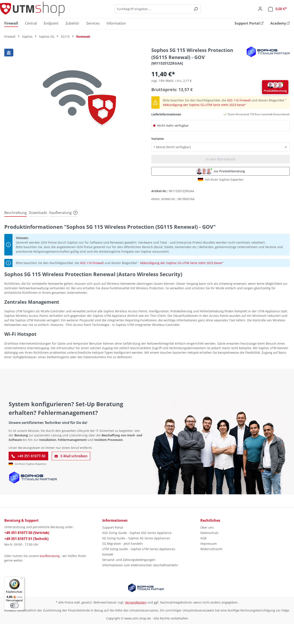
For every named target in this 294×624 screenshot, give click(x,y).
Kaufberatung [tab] (60, 212)
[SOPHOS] (268, 52)
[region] (73, 93)
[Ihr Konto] (260, 9)
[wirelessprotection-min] (73, 93)
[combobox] (153, 9)
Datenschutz (209, 533)
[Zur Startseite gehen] (32, 9)
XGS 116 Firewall (239, 100)
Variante (157, 138)
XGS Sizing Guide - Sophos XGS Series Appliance (137, 533)
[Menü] (21, 579)
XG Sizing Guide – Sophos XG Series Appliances (136, 538)
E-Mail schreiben (73, 456)
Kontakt (107, 554)
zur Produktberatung (229, 171)
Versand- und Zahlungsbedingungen (128, 560)
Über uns (207, 527)
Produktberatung (275, 91)
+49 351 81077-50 (31, 456)
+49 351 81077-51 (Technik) (26, 538)
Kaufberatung (50, 556)
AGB (203, 538)
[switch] (14, 605)
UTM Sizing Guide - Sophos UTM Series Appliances (138, 549)
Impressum (208, 544)
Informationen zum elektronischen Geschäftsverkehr (140, 565)
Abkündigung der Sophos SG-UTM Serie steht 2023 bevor (204, 105)
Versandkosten (135, 602)
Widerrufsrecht (211, 549)
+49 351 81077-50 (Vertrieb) (26, 532)
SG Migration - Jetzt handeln (122, 544)
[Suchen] (196, 9)
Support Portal (112, 527)
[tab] (15, 213)
